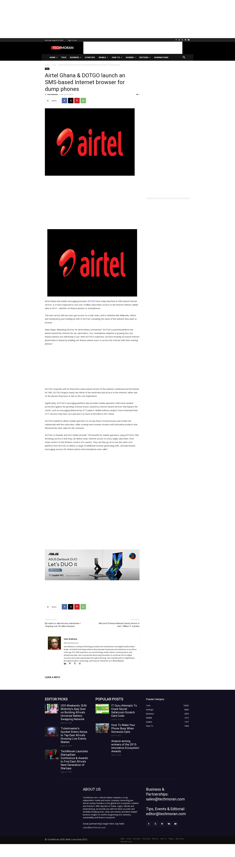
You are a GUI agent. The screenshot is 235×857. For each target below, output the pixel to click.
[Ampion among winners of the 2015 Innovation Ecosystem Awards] (102, 744)
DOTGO (91, 301)
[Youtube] (188, 40)
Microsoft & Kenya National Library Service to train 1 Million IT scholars (119, 624)
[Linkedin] (66, 664)
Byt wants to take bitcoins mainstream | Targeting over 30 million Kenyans (63, 624)
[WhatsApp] (83, 100)
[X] (182, 40)
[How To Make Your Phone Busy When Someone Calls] (102, 728)
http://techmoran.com (71, 643)
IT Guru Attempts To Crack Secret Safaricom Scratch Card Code (124, 710)
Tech (47, 69)
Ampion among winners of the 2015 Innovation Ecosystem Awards (125, 746)
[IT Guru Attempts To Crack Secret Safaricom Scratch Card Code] (102, 708)
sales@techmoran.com (94, 827)
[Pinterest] (77, 100)
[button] (184, 57)
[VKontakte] (168, 824)
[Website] (80, 664)
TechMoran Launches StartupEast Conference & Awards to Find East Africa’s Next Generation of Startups (74, 760)
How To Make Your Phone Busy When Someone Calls (123, 728)
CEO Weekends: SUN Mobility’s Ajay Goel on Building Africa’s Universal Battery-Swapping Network (74, 712)
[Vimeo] (185, 40)
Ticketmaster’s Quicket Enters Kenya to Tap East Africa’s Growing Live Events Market (74, 735)
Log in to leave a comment (57, 682)
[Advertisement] (81, 19)
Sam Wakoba (52, 94)
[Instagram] (179, 40)
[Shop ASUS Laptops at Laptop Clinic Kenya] (92, 564)
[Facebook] (176, 40)
